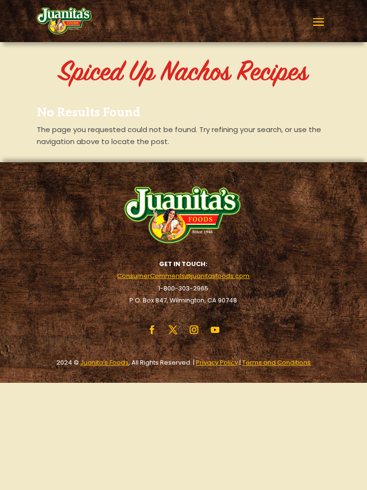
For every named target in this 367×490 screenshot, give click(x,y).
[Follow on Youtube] (215, 329)
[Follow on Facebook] (152, 329)
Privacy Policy (217, 362)
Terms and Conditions (276, 362)
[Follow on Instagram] (194, 329)
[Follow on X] (173, 329)
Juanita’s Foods (104, 362)
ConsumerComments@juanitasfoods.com (183, 275)
